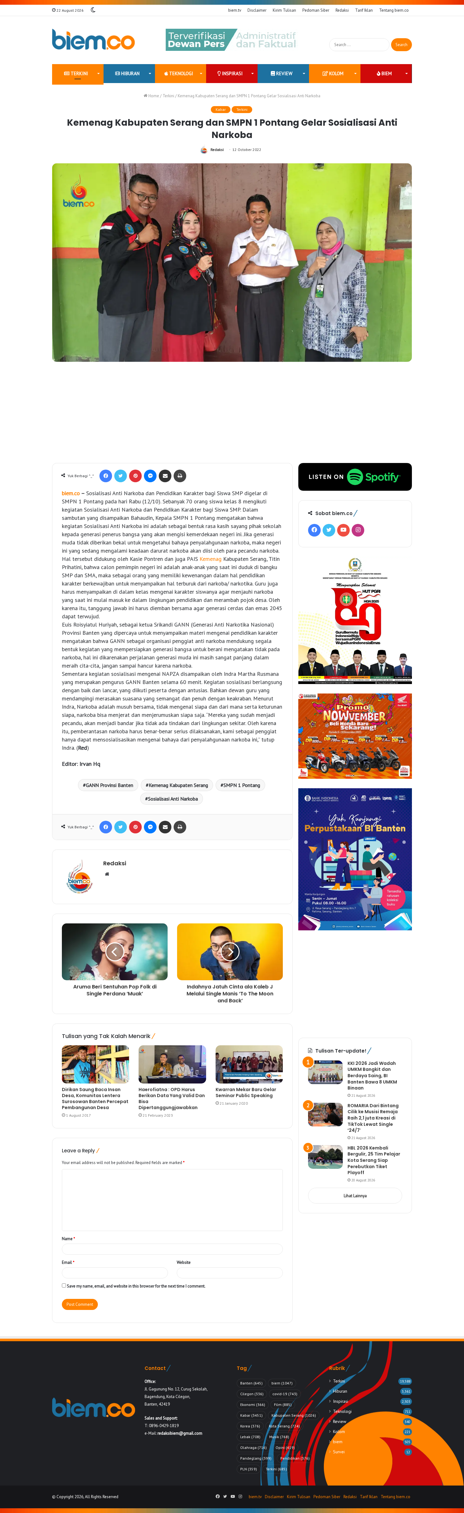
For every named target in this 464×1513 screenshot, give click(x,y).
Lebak (250, 1436)
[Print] (180, 476)
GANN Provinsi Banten (109, 785)
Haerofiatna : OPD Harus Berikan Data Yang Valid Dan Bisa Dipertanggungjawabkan (172, 1098)
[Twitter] (120, 476)
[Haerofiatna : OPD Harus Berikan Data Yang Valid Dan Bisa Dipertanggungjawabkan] (172, 1064)
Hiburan (130, 73)
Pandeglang (255, 1458)
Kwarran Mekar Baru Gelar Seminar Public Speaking (246, 1092)
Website (184, 1262)
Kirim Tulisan (284, 10)
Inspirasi (232, 73)
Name (68, 1238)
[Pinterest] (135, 476)
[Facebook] (105, 476)
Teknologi (180, 73)
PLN (248, 1469)
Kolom (335, 73)
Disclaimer (256, 10)
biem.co (71, 493)
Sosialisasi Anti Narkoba (173, 799)
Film (283, 1404)
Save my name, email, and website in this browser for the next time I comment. (136, 1286)
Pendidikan (295, 1458)
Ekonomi (252, 1404)
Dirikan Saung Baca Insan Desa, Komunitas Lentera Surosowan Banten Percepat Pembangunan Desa (95, 1098)
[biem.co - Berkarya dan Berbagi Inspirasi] (93, 40)
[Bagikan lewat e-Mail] (165, 476)
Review (283, 73)
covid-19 (284, 1393)
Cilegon (252, 1393)
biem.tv (234, 10)
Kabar (221, 109)
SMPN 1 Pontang (241, 785)
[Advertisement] (232, 415)
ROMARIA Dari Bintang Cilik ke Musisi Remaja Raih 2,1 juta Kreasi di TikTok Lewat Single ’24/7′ (373, 1117)
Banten (251, 1383)
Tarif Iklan (364, 10)
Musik (279, 1436)
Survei (339, 1452)
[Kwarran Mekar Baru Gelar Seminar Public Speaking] (249, 1064)
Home (153, 96)
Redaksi (342, 10)
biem (386, 73)
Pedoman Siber (315, 10)
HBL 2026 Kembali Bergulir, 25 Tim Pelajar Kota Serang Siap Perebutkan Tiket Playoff (374, 1160)
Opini (285, 1447)
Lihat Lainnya (355, 1195)
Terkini (78, 73)
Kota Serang (284, 1426)
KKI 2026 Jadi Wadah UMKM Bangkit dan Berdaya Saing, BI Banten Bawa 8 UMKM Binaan (372, 1075)
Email (68, 1262)
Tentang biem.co (394, 10)
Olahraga (253, 1447)
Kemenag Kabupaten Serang (178, 785)
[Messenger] (150, 476)
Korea (250, 1426)
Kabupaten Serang (293, 1415)
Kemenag (210, 558)
